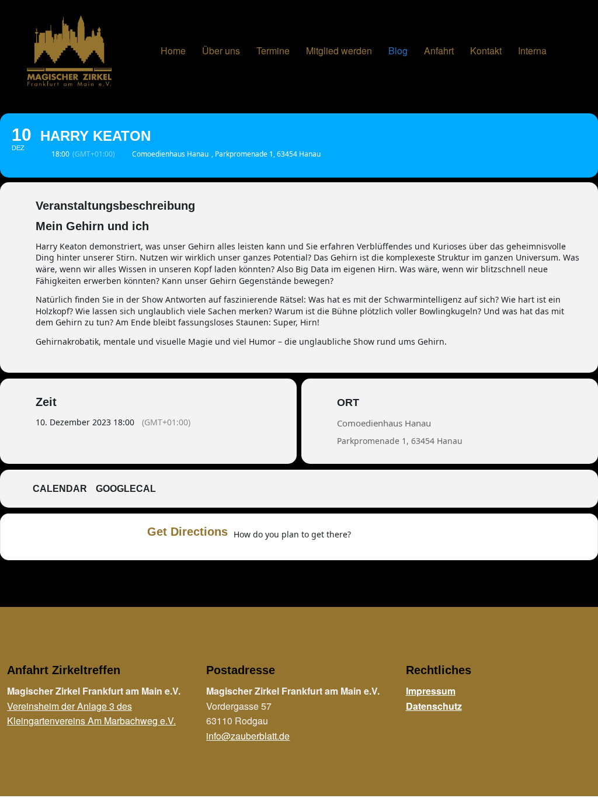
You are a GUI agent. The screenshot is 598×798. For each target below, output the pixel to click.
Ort (348, 402)
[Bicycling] (458, 537)
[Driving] (389, 537)
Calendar (60, 489)
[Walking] (435, 537)
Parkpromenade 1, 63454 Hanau (400, 440)
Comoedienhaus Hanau (384, 423)
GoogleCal (126, 489)
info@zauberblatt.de (248, 736)
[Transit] (412, 537)
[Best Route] (367, 537)
